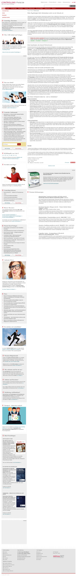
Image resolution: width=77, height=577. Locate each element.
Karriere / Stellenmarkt (30, 8)
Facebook (6, 558)
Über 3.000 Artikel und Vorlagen (13, 35)
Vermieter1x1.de (7, 569)
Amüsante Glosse (9, 260)
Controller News (5, 10)
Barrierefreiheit (23, 555)
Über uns (6, 553)
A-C (3, 155)
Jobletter (39, 559)
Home (29, 10)
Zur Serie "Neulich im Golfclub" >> (9, 289)
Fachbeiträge (14, 8)
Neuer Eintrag (18, 148)
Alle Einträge (7, 148)
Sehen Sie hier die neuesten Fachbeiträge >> (11, 52)
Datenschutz (22, 558)
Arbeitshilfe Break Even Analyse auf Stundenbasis (14, 230)
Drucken (67, 162)
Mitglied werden (44, 2)
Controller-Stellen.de (8, 563)
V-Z (16, 155)
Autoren (59, 2)
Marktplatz (20, 8)
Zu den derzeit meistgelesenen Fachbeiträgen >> (12, 216)
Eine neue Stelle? (9, 82)
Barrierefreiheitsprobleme (42, 556)
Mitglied (9, 45)
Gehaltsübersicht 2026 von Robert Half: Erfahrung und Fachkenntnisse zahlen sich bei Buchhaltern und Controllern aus (14, 307)
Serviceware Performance (9, 200)
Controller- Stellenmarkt (10, 112)
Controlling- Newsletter (10, 21)
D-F (5, 155)
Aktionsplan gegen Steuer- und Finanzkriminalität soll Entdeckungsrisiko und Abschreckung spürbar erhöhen (15, 311)
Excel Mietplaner (7, 247)
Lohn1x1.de (6, 567)
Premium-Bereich (52, 2)
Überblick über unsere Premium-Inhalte (12, 361)
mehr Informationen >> (17, 462)
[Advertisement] (14, 67)
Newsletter (4, 15)
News (3, 8)
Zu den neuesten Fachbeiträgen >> (9, 214)
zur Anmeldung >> (21, 388)
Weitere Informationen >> (17, 365)
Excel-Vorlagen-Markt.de (8, 570)
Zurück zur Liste (51, 165)
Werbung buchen (66, 2)
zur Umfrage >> (20, 375)
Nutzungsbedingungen (25, 556)
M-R (11, 155)
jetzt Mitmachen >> (15, 399)
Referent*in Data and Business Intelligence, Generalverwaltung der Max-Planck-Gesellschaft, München (14, 126)
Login (74, 2)
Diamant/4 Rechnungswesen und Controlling (13, 198)
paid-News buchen (6, 17)
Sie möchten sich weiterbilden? (12, 327)
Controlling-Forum (6, 49)
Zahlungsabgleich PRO (8, 245)
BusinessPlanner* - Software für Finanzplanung (13, 192)
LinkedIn (5, 559)
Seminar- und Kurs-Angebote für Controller (11, 349)
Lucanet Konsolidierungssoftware (10, 195)
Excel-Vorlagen (39, 8)
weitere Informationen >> (12, 107)
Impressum (22, 559)
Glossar (53, 8)
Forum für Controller (17, 184)
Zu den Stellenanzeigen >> (7, 89)
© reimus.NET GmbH (5, 574)
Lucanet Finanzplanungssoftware (10, 197)
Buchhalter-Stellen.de (8, 566)
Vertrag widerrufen (24, 553)
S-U (14, 155)
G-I (7, 155)
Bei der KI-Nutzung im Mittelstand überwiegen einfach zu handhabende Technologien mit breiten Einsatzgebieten (14, 297)
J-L (9, 155)
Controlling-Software (10, 190)
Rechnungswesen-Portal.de (9, 564)
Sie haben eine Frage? (10, 164)
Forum (7, 8)
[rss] (72, 162)
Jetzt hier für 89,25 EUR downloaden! (51, 183)
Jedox (5, 194)
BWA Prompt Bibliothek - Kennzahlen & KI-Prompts (14, 238)
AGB (5, 556)
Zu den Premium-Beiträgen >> (8, 217)
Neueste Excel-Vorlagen (10, 226)
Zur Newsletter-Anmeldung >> (7, 30)
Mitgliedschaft (40, 553)
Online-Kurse (47, 8)
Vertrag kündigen (24, 552)
